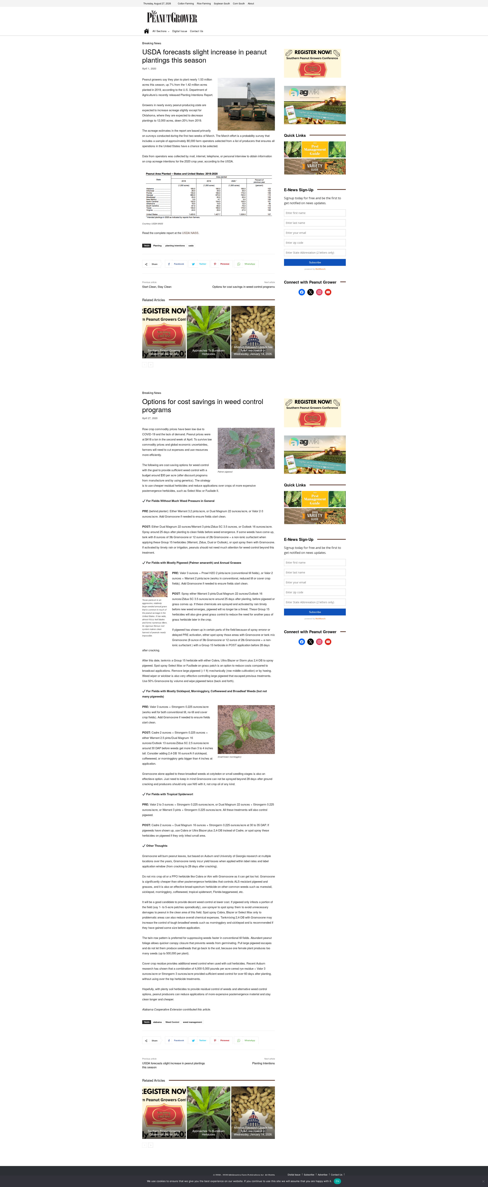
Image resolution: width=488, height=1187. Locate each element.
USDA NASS (190, 233)
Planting (157, 245)
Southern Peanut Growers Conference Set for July (164, 352)
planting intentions (175, 245)
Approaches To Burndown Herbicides (208, 352)
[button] (337, 31)
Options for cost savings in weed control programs (243, 287)
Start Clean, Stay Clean (156, 287)
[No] (483, 1181)
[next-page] (150, 364)
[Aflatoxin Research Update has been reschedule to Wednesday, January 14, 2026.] (253, 332)
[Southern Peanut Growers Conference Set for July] (164, 332)
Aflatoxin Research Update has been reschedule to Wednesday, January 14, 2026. (253, 350)
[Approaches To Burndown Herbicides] (208, 332)
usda (191, 245)
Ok (337, 1181)
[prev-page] (144, 364)
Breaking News (151, 43)
